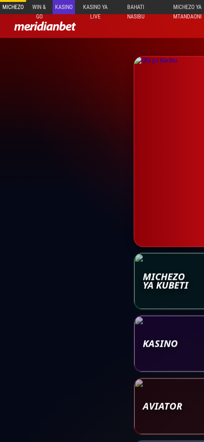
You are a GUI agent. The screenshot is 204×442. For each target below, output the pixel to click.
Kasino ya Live (95, 9)
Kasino (64, 7)
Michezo (13, 7)
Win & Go (39, 9)
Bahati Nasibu (136, 9)
